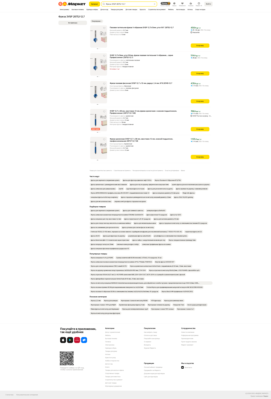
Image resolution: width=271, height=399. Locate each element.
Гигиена (108, 342)
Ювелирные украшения (113, 386)
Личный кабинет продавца (153, 367)
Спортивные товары (112, 373)
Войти (208, 4)
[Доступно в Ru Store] (84, 342)
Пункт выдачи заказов (189, 342)
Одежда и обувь (110, 348)
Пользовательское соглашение (27, 395)
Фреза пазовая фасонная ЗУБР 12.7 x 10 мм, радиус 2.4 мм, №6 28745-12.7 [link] (141, 83)
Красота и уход (110, 357)
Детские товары (111, 383)
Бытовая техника (111, 338)
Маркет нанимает (187, 345)
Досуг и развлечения (112, 332)
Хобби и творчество (112, 361)
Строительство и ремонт (113, 380)
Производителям (187, 338)
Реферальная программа (189, 335)
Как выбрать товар (150, 332)
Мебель (108, 335)
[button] (96, 21)
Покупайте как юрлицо (152, 338)
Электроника (109, 345)
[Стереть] (154, 4)
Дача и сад (109, 364)
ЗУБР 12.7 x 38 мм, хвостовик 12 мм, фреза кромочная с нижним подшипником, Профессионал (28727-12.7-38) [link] (143, 112)
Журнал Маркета (150, 348)
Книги (107, 367)
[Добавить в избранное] (104, 28)
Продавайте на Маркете (152, 370)
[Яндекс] (265, 396)
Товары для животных (112, 376)
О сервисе (147, 342)
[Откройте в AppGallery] (77, 342)
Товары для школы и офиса (114, 370)
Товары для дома (111, 351)
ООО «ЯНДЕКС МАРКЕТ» (259, 393)
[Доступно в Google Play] (70, 342)
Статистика (9, 395)
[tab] (64, 9)
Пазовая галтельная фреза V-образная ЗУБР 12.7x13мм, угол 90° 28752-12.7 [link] (142, 27)
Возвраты (147, 345)
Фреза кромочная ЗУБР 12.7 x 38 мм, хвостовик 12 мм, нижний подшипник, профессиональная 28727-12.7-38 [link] (141, 140)
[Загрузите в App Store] (63, 342)
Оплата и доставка (150, 335)
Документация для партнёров (154, 373)
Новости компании (187, 332)
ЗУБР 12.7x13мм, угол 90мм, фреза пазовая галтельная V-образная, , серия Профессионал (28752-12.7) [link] (141, 56)
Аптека (107, 354)
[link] (105, 180)
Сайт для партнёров (151, 377)
